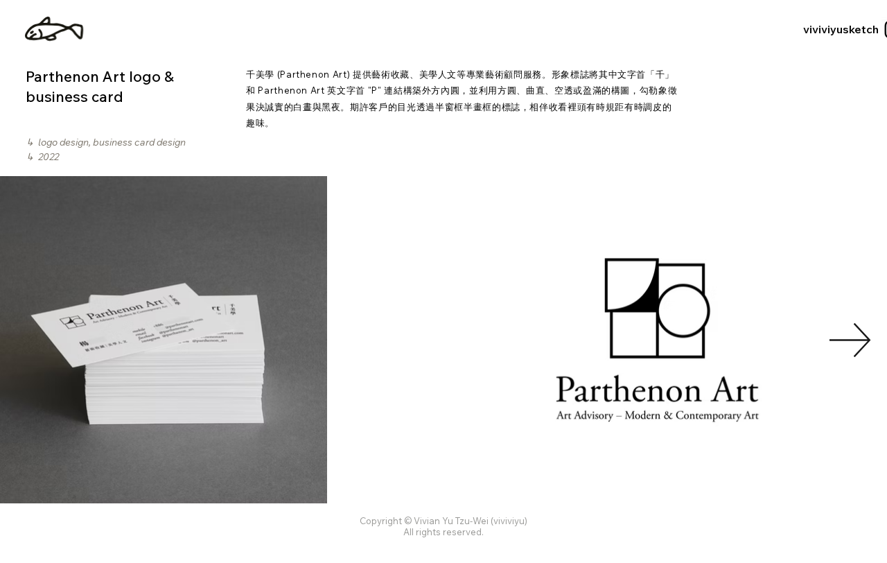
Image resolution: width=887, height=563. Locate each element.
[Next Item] (850, 339)
